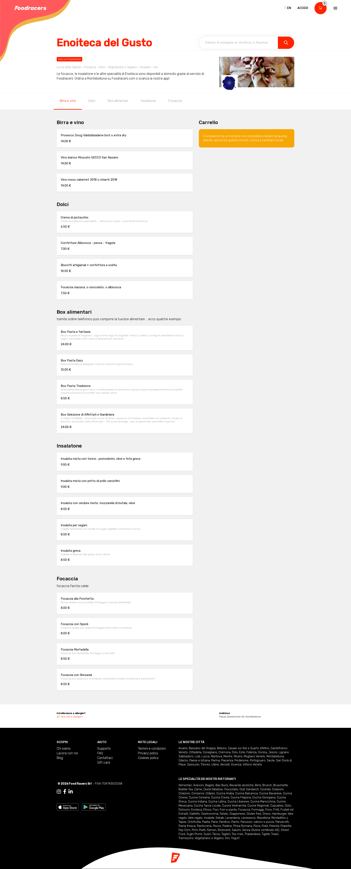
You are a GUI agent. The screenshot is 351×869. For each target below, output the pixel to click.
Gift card (103, 762)
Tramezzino (186, 838)
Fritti (276, 809)
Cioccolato (231, 789)
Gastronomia (209, 814)
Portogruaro (257, 760)
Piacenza (227, 760)
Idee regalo (195, 818)
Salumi (236, 830)
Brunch (267, 785)
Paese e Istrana (199, 760)
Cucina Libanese (238, 801)
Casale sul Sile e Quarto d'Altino (248, 748)
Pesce (217, 826)
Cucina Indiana (197, 801)
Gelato (224, 814)
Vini (227, 838)
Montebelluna (275, 756)
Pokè (265, 826)
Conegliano (210, 752)
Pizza (257, 826)
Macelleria (263, 818)
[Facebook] (64, 792)
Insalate (209, 818)
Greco (267, 814)
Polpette (286, 826)
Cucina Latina (217, 801)
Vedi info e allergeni (72, 716)
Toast (274, 834)
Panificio (224, 822)
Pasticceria (204, 826)
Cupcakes (276, 805)
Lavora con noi (67, 753)
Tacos (216, 834)
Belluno (221, 748)
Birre (258, 785)
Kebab (220, 818)
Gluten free (254, 814)
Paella (206, 822)
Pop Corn (184, 830)
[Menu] (335, 8)
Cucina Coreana (199, 797)
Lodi (197, 756)
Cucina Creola (220, 797)
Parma (215, 760)
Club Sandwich (249, 789)
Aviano (183, 748)
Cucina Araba (225, 793)
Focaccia (175, 101)
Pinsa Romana (242, 826)
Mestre (227, 756)
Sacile (271, 760)
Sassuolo (193, 764)
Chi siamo (63, 748)
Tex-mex (237, 834)
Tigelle (266, 834)
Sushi (207, 834)
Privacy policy (148, 753)
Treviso (205, 764)
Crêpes (210, 793)
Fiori (215, 809)
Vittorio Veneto (252, 764)
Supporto (104, 748)
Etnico (207, 809)
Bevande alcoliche (242, 785)
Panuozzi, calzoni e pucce (257, 822)
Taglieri (225, 834)
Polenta (274, 826)
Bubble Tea (186, 789)
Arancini (198, 785)
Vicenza (236, 764)
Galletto (195, 814)
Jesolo (272, 752)
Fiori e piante (228, 809)
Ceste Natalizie (213, 789)
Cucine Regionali (258, 805)
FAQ (100, 753)
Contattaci (105, 758)
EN (289, 8)
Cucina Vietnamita (234, 805)
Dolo (235, 752)
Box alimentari (118, 101)
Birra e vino (68, 101)
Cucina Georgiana (263, 797)
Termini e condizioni (152, 748)
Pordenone (241, 760)
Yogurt (235, 838)
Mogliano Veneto (254, 756)
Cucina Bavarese (270, 793)
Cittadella (195, 752)
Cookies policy (148, 758)
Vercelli (225, 764)
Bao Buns (222, 785)
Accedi (302, 8)
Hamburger (279, 814)
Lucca (205, 756)
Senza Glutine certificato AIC (260, 830)
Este (242, 752)
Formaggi (257, 809)
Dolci (91, 101)
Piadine (227, 826)
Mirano (238, 756)
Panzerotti (282, 822)
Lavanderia (232, 818)
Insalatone (148, 101)
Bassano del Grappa (202, 748)
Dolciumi (184, 809)
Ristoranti (224, 830)
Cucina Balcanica (246, 793)
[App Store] (68, 807)
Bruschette (280, 785)
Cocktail (265, 789)
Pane (214, 822)
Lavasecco (248, 818)
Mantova (216, 756)
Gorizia (262, 752)
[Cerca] (286, 43)
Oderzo (183, 760)
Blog (60, 758)
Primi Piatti (199, 830)
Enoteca (196, 809)
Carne (198, 789)
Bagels (209, 785)
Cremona (225, 752)
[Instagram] (59, 792)
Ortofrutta (194, 822)
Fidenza (251, 752)
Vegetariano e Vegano (209, 838)
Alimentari (185, 785)
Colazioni (278, 789)
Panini (235, 822)
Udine (215, 764)
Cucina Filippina (241, 797)
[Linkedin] (70, 792)
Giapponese (237, 814)
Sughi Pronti (194, 834)
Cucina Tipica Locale (207, 805)
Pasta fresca (187, 826)
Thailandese (252, 834)
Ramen (211, 830)
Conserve (198, 793)
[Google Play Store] (94, 807)
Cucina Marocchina (262, 801)
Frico (268, 809)
